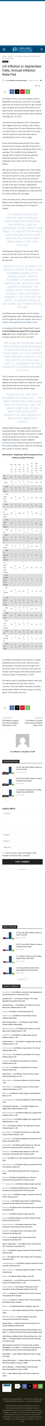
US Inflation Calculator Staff (17, 80)
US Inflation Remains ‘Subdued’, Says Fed (24, 1306)
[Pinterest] (22, 91)
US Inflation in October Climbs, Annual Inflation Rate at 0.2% (34, 723)
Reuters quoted (27, 411)
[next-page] (7, 800)
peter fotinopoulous (9, 1022)
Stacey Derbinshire (9, 1360)
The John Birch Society (10, 1106)
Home (4, 56)
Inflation (10, 56)
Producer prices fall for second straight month (25, 1332)
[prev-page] (3, 800)
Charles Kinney (7, 1005)
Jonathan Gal (7, 999)
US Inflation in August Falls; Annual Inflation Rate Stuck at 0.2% (10, 723)
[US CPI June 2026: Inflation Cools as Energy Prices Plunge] (8, 781)
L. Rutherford (7, 1280)
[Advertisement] (22, 23)
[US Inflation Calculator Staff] (3, 80)
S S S (3, 1373)
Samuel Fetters (7, 1041)
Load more (21, 979)
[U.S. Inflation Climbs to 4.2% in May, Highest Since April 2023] (8, 793)
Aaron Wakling (7, 1367)
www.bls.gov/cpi (9, 443)
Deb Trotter (6, 1074)
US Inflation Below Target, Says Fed (28, 1184)
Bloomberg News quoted (22, 273)
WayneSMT (6, 1354)
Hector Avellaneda (9, 1244)
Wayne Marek (7, 1323)
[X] (17, 91)
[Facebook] (12, 91)
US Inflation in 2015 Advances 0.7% (21, 1011)
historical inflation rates (27, 322)
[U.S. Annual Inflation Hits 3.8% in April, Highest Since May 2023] (8, 971)
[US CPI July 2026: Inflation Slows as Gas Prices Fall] (8, 770)
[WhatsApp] (28, 91)
